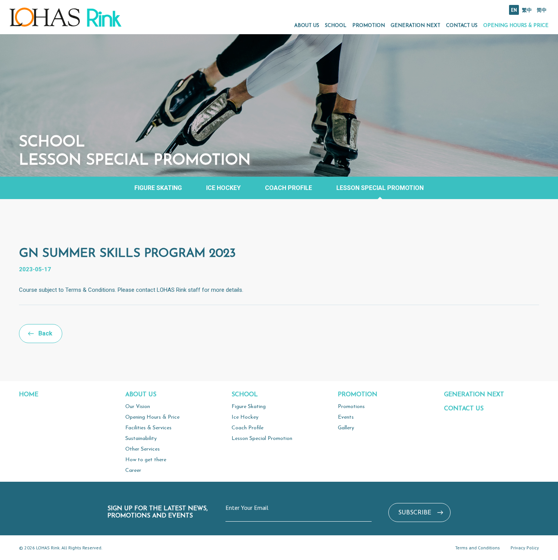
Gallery (346, 428)
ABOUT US (306, 25)
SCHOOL (336, 25)
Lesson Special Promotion (380, 187)
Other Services (142, 449)
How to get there (145, 460)
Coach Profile (288, 187)
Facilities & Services (148, 428)
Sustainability (141, 438)
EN (514, 10)
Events (346, 417)
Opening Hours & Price (152, 417)
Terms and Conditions (477, 548)
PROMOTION (368, 25)
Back (45, 333)
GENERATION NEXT (415, 25)
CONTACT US (462, 25)
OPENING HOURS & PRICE (516, 25)
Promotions (351, 407)
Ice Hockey (223, 187)
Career (133, 470)
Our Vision (137, 407)
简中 (542, 10)
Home (28, 395)
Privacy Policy (525, 548)
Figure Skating (158, 187)
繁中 (527, 10)
